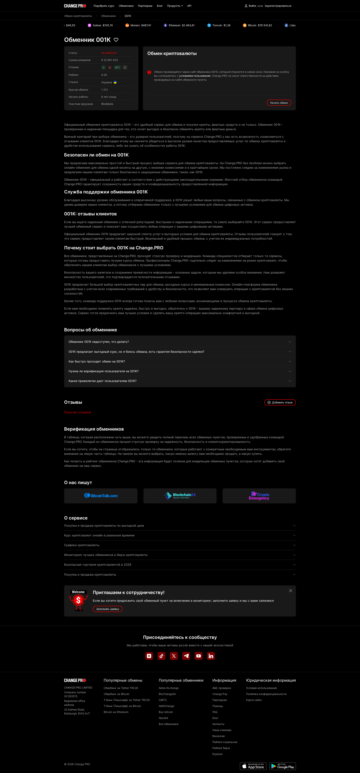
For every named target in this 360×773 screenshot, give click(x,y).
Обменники (126, 5)
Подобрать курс (104, 5)
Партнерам (145, 5)
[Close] (290, 590)
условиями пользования (194, 75)
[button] (175, 5)
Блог (160, 5)
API (189, 5)
